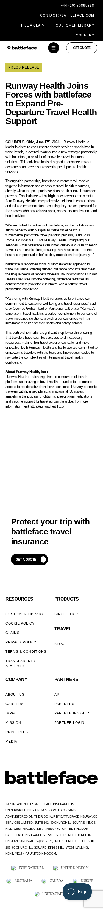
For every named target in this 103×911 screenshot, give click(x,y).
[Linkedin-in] (36, 792)
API (57, 694)
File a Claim (33, 25)
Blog (59, 644)
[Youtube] (29, 792)
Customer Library (75, 25)
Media (11, 741)
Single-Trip (66, 614)
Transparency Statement (20, 663)
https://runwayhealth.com (48, 406)
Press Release (23, 67)
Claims (12, 633)
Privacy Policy (21, 642)
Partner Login (69, 723)
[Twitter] (15, 792)
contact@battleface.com (67, 15)
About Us (14, 694)
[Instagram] (22, 792)
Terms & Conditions (25, 652)
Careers (14, 704)
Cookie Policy (20, 623)
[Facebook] (8, 792)
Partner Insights (72, 713)
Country (85, 35)
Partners (64, 704)
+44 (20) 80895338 (77, 5)
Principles (16, 732)
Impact (12, 713)
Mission (13, 723)
